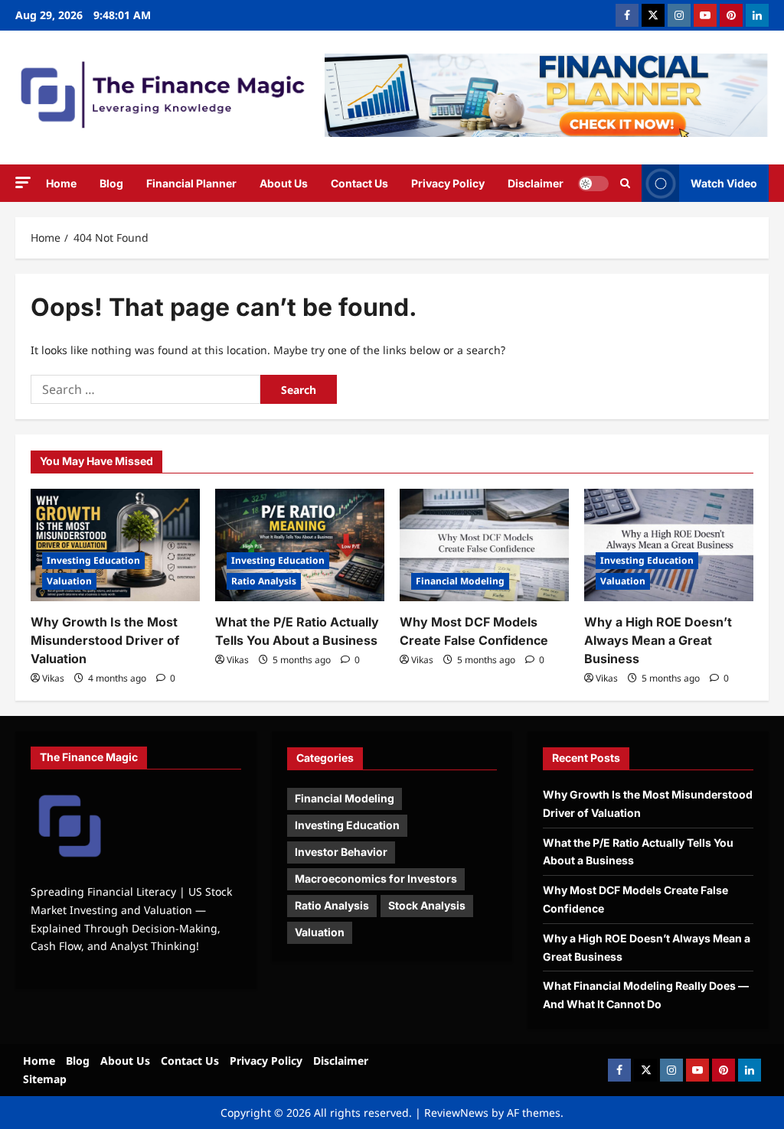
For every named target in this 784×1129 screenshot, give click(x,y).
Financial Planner (191, 183)
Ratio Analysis (263, 580)
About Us (284, 183)
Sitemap (45, 1079)
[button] (23, 182)
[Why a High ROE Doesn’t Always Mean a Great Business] (668, 545)
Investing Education (93, 560)
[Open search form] (625, 183)
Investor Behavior (341, 851)
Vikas (53, 678)
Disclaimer (536, 183)
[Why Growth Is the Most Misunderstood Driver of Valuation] (115, 545)
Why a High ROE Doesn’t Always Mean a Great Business (658, 640)
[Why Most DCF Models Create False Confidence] (484, 545)
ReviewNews (456, 1112)
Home (61, 183)
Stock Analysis (427, 905)
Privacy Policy (448, 183)
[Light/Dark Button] (593, 183)
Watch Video (724, 183)
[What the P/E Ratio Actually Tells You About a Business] (299, 545)
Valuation (69, 580)
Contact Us (359, 183)
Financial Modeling (460, 580)
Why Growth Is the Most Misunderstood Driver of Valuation (105, 640)
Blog (111, 183)
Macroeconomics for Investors (376, 878)
